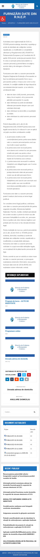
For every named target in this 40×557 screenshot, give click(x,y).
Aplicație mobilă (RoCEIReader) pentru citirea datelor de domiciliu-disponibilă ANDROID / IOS (19, 534)
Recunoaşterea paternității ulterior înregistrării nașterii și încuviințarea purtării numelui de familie (19, 476)
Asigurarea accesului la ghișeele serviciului (19, 513)
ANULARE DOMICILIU (20, 399)
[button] (3, 19)
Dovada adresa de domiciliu (16, 359)
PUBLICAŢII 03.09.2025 (14, 444)
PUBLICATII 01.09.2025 (14, 436)
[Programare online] (20, 319)
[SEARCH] (34, 412)
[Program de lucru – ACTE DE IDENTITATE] (20, 289)
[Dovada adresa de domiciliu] (20, 347)
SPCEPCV (6, 34)
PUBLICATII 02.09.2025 (14, 440)
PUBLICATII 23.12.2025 (14, 449)
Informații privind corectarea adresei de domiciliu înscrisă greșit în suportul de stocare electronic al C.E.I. (17, 485)
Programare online (12, 331)
